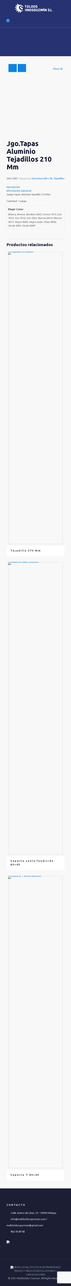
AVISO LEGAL (22, 1267)
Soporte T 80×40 (24, 1174)
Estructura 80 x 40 (42, 178)
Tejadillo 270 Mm (25, 550)
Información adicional (19, 190)
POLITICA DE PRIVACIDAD (45, 1267)
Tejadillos (58, 178)
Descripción (13, 187)
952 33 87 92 (18, 1231)
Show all (58, 68)
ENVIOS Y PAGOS (25, 1270)
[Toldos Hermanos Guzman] (35, 8)
